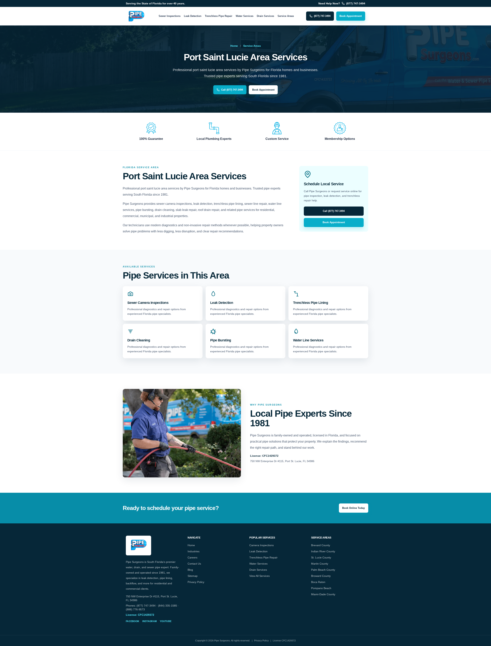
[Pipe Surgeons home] (136, 16)
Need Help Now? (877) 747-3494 (341, 3)
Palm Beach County (323, 569)
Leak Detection (192, 16)
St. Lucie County (321, 557)
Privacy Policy (196, 582)
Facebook (132, 621)
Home (234, 45)
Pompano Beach (321, 588)
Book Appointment (350, 16)
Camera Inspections (261, 545)
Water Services (244, 16)
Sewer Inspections (169, 16)
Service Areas (286, 16)
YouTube (165, 621)
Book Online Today (353, 508)
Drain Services (265, 16)
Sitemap (193, 575)
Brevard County (320, 545)
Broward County (321, 575)
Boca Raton (318, 582)
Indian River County (323, 551)
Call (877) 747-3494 (232, 89)
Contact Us (194, 563)
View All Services (259, 575)
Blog (190, 569)
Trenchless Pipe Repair (218, 16)
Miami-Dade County (323, 594)
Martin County (319, 563)
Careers (192, 557)
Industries (193, 551)
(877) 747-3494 (322, 16)
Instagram (149, 621)
